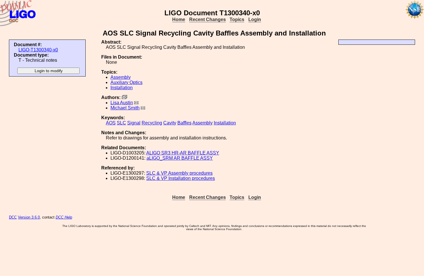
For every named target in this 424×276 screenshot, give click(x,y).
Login (254, 19)
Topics (237, 19)
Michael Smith (125, 107)
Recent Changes (207, 19)
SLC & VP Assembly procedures (179, 173)
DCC (13, 217)
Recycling (152, 122)
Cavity (169, 122)
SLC (121, 122)
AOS (111, 122)
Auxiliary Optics (126, 82)
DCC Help (64, 217)
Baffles (184, 122)
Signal (133, 122)
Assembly (120, 77)
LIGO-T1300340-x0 (38, 49)
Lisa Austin (121, 102)
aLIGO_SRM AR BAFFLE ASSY (180, 158)
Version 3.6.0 (29, 217)
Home (178, 19)
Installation (121, 87)
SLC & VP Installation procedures (180, 178)
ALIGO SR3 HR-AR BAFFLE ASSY (182, 152)
